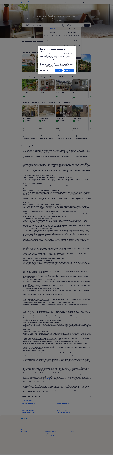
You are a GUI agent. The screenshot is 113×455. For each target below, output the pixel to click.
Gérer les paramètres (45, 70)
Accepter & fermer (69, 70)
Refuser (59, 70)
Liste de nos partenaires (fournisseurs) (46, 66)
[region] (57, 60)
